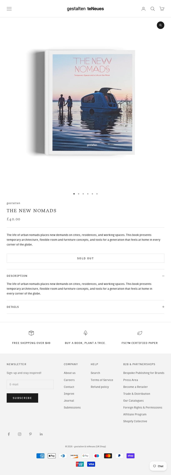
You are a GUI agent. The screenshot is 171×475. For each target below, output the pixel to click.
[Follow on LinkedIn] (41, 434)
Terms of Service (102, 380)
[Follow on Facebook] (9, 434)
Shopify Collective (135, 421)
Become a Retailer (135, 387)
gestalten (14, 203)
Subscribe (22, 398)
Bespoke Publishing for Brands (143, 373)
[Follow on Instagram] (20, 434)
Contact (69, 387)
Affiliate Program (134, 414)
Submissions (72, 407)
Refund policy (100, 387)
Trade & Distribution (136, 394)
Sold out (85, 258)
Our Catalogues (133, 400)
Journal (69, 400)
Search (95, 373)
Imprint (69, 394)
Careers (69, 380)
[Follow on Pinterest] (30, 434)
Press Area (130, 380)
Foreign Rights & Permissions (142, 407)
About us (69, 373)
